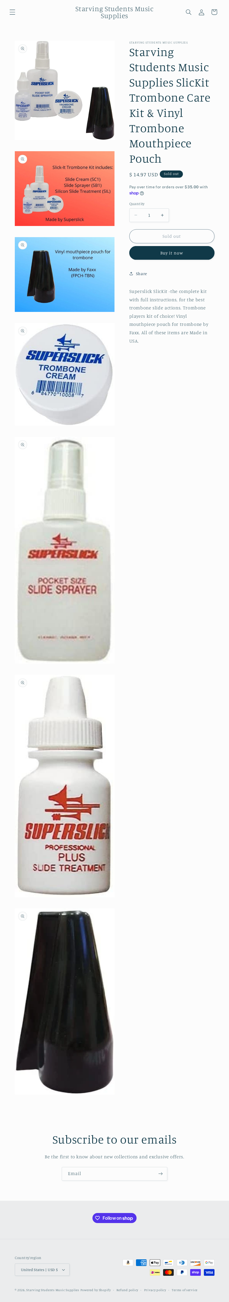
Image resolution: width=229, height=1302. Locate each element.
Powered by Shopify (95, 1290)
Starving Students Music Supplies (52, 1290)
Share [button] (141, 273)
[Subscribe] (160, 1174)
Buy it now (171, 253)
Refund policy (127, 1290)
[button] (12, 12)
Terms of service (184, 1290)
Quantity (137, 203)
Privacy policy (155, 1290)
